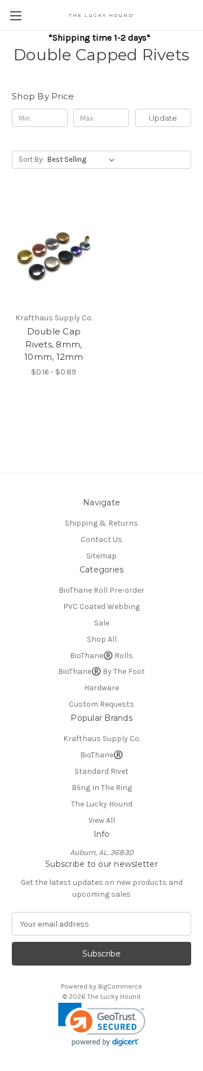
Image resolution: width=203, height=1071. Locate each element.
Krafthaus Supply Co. (101, 738)
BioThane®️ (101, 755)
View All (102, 820)
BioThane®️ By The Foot (101, 671)
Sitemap (101, 556)
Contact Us (101, 539)
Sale (101, 623)
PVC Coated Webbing (101, 606)
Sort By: (31, 159)
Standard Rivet (101, 771)
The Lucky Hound (102, 804)
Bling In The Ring (102, 787)
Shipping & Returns (101, 523)
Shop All (102, 639)
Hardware (101, 688)
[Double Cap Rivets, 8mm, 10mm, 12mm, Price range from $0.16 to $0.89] (54, 251)
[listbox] (83, 159)
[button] (101, 1024)
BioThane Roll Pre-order (101, 590)
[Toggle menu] (15, 15)
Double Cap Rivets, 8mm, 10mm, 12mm (53, 344)
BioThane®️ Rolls (101, 655)
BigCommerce (120, 986)
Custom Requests (101, 704)
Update (163, 117)
